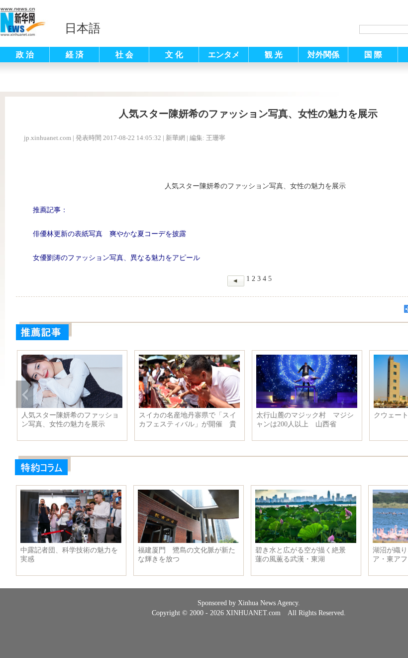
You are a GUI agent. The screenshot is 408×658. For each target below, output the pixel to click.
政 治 (25, 54)
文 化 (174, 54)
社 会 (124, 54)
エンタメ (224, 54)
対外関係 (323, 54)
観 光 (274, 54)
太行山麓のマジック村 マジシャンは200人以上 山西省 (305, 419)
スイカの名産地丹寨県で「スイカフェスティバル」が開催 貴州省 (187, 419)
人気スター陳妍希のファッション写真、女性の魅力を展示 (70, 419)
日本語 (83, 28)
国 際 (373, 54)
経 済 (75, 54)
